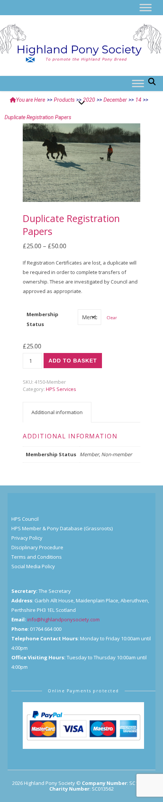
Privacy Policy (26, 537)
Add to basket (73, 361)
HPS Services (61, 389)
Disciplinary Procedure (37, 547)
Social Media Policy (33, 566)
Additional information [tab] (57, 412)
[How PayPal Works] (83, 725)
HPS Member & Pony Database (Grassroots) (62, 528)
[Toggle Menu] (145, 7)
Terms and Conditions (36, 556)
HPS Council (25, 518)
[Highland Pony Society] (81, 43)
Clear (112, 317)
